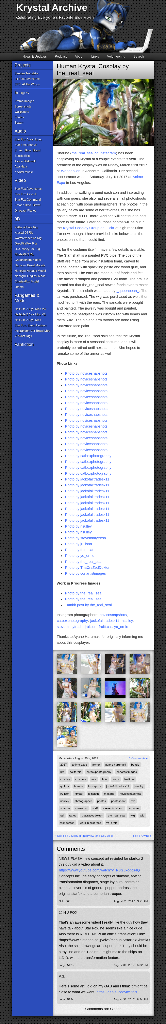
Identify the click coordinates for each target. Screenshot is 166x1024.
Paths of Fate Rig (26, 227)
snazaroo (81, 808)
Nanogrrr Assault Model (30, 270)
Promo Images (24, 101)
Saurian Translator (27, 73)
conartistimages (127, 771)
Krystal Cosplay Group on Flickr (88, 228)
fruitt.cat (105, 627)
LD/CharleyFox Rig (27, 249)
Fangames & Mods (27, 298)
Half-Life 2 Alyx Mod (28, 319)
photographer (83, 801)
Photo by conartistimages (85, 573)
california (75, 771)
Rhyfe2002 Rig (24, 254)
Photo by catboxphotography (88, 456)
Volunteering (116, 56)
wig (133, 815)
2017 (63, 764)
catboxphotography (72, 621)
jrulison (90, 627)
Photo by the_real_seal (83, 562)
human (78, 786)
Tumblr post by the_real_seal (88, 605)
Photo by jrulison (78, 544)
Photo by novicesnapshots (86, 373)
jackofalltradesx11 (104, 621)
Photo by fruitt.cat (79, 550)
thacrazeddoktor (92, 815)
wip (142, 815)
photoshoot (118, 801)
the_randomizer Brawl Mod (32, 330)
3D (17, 218)
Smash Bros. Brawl (27, 150)
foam (116, 779)
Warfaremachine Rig (28, 238)
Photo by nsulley (78, 526)
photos (101, 801)
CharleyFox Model (27, 281)
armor (96, 764)
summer (134, 808)
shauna (65, 808)
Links (95, 56)
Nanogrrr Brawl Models (30, 265)
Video (20, 180)
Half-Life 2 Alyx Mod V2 (30, 314)
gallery (64, 786)
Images (22, 92)
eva (94, 779)
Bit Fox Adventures (27, 78)
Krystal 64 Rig (24, 232)
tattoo (73, 815)
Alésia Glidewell (25, 161)
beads (135, 764)
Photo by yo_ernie (79, 556)
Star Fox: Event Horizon (30, 325)
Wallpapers (22, 111)
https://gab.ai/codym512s (117, 992)
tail (62, 815)
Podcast (61, 56)
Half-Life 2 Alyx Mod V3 (30, 309)
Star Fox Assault (25, 144)
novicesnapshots (113, 615)
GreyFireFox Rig (26, 243)
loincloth (93, 793)
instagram (94, 786)
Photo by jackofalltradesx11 (87, 479)
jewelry (138, 786)
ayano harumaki (115, 764)
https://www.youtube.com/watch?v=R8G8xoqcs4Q (99, 870)
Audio (20, 131)
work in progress (90, 822)
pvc (133, 801)
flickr (104, 779)
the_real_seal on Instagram (94, 153)
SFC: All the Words (27, 84)
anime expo (79, 764)
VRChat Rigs (23, 336)
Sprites (19, 117)
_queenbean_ (128, 291)
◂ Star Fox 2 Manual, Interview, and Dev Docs (84, 835)
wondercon (67, 822)
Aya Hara (21, 166)
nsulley (127, 621)
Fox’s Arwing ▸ (142, 835)
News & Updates (34, 56)
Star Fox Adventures (28, 139)
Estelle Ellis (22, 155)
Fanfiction (24, 344)
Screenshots (23, 106)
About (79, 56)
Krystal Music (24, 172)
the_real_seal (116, 815)
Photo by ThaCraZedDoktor (87, 568)
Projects (23, 64)
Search (138, 56)
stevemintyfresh (69, 627)
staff (95, 808)
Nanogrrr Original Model (30, 276)
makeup (109, 793)
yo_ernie (121, 627)
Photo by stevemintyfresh (85, 538)
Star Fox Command (28, 199)
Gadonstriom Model (28, 259)
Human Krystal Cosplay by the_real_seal (93, 69)
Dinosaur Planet (25, 210)
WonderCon (70, 171)
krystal (79, 793)
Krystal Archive (51, 7)
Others (19, 287)
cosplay (65, 779)
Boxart (19, 122)
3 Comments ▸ (138, 758)
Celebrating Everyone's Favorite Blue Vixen (55, 17)
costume (80, 779)
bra (62, 771)
